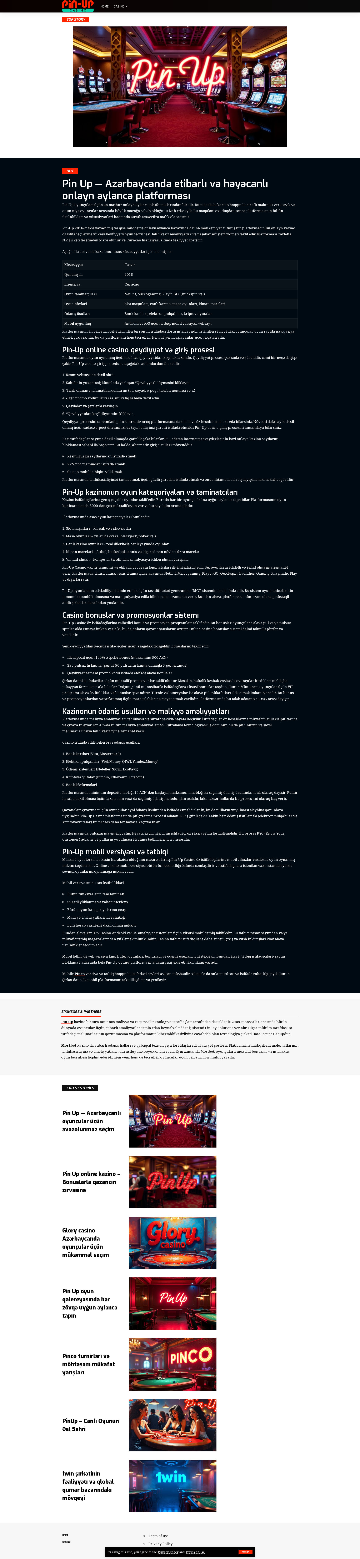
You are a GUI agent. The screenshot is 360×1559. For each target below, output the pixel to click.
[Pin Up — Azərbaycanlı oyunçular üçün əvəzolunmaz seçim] (172, 1121)
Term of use (159, 1535)
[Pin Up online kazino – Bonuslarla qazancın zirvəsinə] (172, 1182)
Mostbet (68, 1045)
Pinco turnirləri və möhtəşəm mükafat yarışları (88, 1364)
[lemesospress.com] (78, 6)
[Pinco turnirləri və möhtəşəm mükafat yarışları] (172, 1364)
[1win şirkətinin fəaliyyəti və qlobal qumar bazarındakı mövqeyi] (172, 1486)
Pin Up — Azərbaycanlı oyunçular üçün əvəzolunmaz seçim (91, 1121)
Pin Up (67, 1021)
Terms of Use (195, 1552)
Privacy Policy (168, 1552)
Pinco (80, 973)
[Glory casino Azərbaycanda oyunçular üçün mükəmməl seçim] (172, 1243)
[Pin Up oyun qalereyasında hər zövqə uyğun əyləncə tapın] (172, 1303)
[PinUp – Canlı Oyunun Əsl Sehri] (172, 1425)
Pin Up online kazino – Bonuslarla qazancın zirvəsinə (91, 1182)
